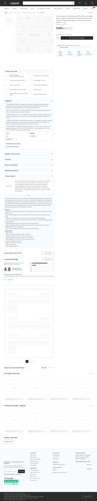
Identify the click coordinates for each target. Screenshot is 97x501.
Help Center (33, 476)
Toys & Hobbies (58, 8)
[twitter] (17, 458)
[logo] (14, 3)
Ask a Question (48, 253)
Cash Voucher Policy (35, 472)
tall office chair (8, 441)
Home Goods (23, 8)
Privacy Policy (19, 474)
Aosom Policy (33, 474)
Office (32, 8)
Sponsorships (33, 465)
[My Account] (86, 3)
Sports (68, 8)
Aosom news (33, 457)
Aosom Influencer (34, 461)
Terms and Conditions (9, 474)
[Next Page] (34, 361)
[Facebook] (5, 458)
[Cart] (92, 3)
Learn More (16, 264)
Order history (56, 455)
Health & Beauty (77, 8)
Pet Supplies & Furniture (44, 8)
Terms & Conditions (35, 478)
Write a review (48, 259)
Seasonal (6, 8)
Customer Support (34, 470)
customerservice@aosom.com (23, 495)
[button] (29, 101)
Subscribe (21, 471)
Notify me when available (77, 38)
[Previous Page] (23, 361)
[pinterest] (14, 458)
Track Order (56, 457)
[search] (72, 3)
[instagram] (8, 458)
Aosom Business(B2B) (35, 459)
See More (44, 367)
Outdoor (14, 8)
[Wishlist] (80, 3)
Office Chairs (17, 12)
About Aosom (33, 455)
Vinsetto (32, 133)
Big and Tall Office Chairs (29, 12)
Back (6, 12)
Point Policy (55, 459)
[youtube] (11, 458)
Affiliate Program (34, 463)
